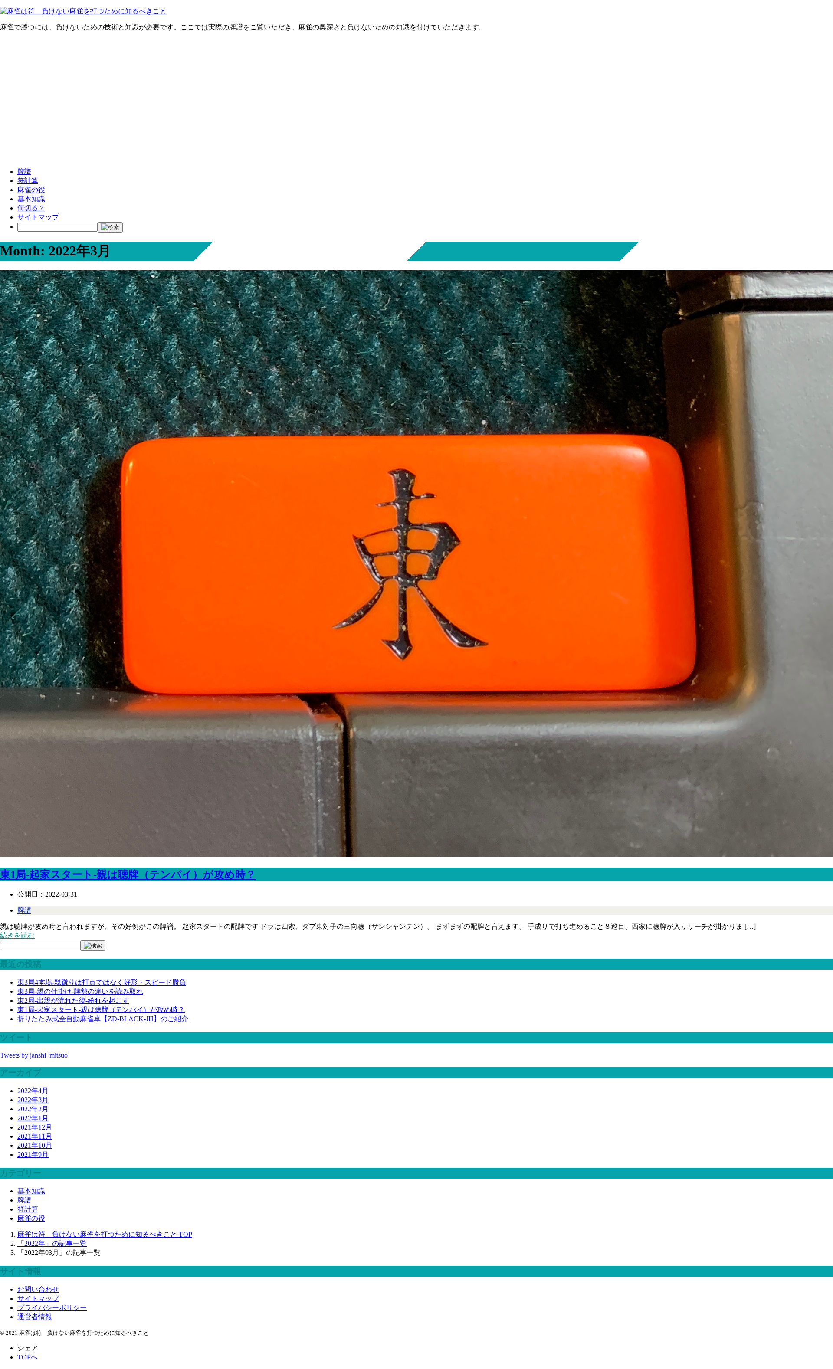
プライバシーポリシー (52, 1307)
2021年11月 (34, 1136)
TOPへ (27, 1357)
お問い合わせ (38, 1289)
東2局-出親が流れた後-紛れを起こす (73, 1000)
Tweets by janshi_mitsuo (34, 1055)
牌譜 (24, 171)
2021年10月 (34, 1145)
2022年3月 (33, 1100)
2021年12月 (34, 1127)
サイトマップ (38, 217)
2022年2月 (33, 1109)
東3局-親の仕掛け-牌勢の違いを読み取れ (80, 991)
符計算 (27, 180)
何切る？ (31, 208)
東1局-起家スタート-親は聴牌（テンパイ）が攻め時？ (128, 874)
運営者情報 (34, 1316)
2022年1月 (33, 1118)
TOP (104, 1234)
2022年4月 (33, 1090)
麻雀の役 (31, 189)
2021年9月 (33, 1154)
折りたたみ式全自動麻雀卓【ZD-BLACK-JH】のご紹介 (102, 1018)
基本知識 (31, 199)
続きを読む (17, 935)
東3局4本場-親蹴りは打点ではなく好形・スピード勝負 (101, 982)
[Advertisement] (416, 99)
